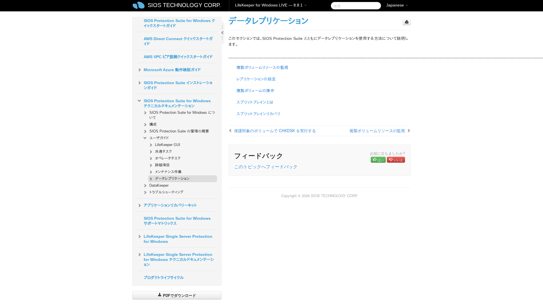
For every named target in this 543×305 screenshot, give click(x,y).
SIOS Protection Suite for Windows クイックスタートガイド (179, 23)
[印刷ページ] (407, 22)
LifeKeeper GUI (167, 145)
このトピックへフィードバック (266, 166)
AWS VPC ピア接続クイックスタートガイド (178, 57)
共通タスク (163, 151)
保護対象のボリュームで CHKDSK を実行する (275, 130)
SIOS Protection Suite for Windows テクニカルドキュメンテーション (177, 103)
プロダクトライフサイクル (164, 277)
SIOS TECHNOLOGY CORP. (184, 5)
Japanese (395, 5)
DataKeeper (159, 185)
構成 (153, 124)
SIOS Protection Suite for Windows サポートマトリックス (177, 221)
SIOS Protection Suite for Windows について (182, 115)
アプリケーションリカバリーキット (170, 205)
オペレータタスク (167, 158)
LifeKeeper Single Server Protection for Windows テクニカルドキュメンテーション (179, 259)
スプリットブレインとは (254, 102)
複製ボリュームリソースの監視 (262, 67)
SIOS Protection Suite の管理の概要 (179, 131)
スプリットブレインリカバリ (258, 114)
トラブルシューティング (166, 192)
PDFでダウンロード (179, 295)
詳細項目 (162, 165)
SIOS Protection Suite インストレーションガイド (178, 85)
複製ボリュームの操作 (255, 90)
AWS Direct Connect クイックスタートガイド (178, 41)
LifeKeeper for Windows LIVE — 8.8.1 (269, 5)
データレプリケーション (172, 179)
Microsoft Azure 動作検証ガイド (172, 69)
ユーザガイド (159, 138)
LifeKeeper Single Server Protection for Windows (178, 239)
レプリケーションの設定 (256, 79)
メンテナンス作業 (168, 172)
